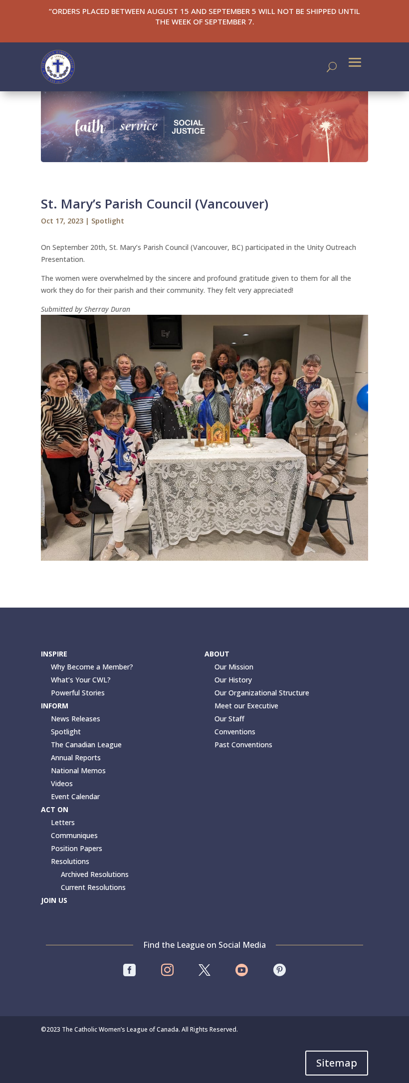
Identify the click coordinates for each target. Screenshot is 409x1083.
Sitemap (336, 1063)
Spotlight (107, 220)
